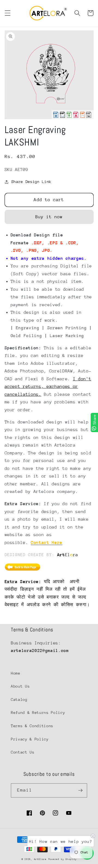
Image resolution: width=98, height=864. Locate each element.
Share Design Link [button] (31, 181)
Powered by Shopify (62, 859)
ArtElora (40, 859)
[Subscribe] (80, 790)
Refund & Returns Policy (38, 712)
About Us (20, 686)
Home (15, 673)
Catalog (19, 699)
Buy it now (49, 216)
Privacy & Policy (30, 739)
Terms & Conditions (32, 726)
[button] (7, 13)
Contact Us (23, 752)
